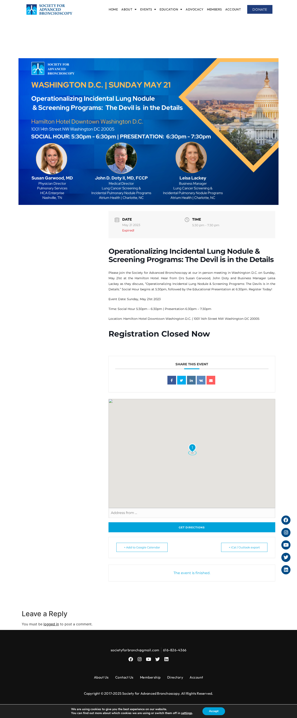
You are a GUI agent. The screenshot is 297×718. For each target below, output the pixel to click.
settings (186, 713)
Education (169, 9)
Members (214, 9)
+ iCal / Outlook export (244, 547)
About (126, 9)
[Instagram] (139, 659)
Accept (214, 711)
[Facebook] (130, 659)
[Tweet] (181, 380)
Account (233, 9)
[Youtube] (148, 659)
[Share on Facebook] (171, 380)
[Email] (211, 380)
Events (146, 9)
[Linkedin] (191, 380)
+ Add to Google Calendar (142, 547)
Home (113, 9)
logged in (51, 624)
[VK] (201, 380)
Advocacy (194, 9)
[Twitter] (157, 659)
